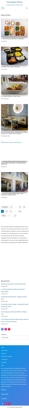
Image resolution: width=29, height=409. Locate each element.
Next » (3, 215)
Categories (4, 334)
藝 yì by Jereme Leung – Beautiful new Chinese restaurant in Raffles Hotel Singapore (14, 132)
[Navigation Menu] (2, 8)
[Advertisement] (14, 262)
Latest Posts (4, 350)
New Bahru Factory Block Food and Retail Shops (13, 284)
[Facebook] (2, 329)
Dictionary (3, 362)
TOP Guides (4, 359)
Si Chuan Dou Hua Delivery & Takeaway (12, 38)
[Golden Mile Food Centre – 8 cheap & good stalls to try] (14, 151)
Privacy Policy (4, 394)
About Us (3, 389)
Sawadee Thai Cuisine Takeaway (10, 66)
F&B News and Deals (6, 356)
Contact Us (4, 398)
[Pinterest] (9, 329)
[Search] (26, 8)
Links (2, 365)
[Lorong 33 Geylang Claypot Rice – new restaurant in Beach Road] (14, 182)
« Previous (4, 207)
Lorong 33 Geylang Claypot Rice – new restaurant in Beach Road (12, 194)
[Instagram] (5, 329)
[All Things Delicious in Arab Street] (14, 84)
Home (2, 347)
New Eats (3, 353)
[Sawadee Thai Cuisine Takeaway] (14, 56)
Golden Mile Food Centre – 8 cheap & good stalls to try (13, 163)
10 (19, 211)
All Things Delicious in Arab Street (10, 96)
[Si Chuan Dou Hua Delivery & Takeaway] (14, 28)
